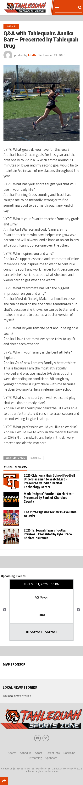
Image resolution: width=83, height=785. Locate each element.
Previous (5, 610)
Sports (12, 753)
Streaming (35, 758)
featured (35, 458)
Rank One (69, 753)
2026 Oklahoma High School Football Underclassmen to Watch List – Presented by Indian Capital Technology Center (49, 481)
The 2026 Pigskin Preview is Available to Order (50, 514)
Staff (38, 753)
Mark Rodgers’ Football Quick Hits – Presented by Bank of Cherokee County (49, 497)
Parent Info (53, 753)
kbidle (32, 55)
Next (78, 610)
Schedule (25, 753)
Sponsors (51, 758)
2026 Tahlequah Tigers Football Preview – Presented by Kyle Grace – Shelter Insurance (49, 534)
